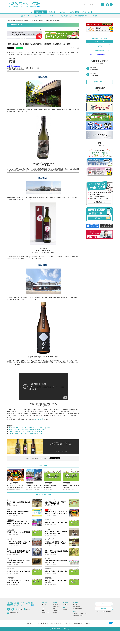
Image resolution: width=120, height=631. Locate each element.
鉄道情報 (55, 613)
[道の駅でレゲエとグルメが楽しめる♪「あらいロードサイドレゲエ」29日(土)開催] (74, 512)
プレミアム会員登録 (77, 608)
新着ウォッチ (45, 611)
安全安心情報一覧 (99, 82)
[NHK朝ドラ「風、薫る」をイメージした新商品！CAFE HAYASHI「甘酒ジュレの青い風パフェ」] (74, 542)
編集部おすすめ (20, 20)
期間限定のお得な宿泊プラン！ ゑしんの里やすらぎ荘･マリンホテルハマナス (18, 522)
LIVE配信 (75, 604)
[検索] (102, 4)
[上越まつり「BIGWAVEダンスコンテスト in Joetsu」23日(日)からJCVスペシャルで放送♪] (37, 542)
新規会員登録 (99, 50)
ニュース (44, 604)
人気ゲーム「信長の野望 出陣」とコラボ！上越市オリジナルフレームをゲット (18, 552)
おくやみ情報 (56, 604)
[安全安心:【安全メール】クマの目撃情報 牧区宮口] (74, 581)
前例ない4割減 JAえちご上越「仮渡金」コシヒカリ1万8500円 (56, 552)
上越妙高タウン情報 (11, 20)
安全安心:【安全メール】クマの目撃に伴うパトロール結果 (18, 581)
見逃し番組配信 (76, 606)
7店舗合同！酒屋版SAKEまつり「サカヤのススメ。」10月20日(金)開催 (29, 428)
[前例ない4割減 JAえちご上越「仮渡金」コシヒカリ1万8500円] (74, 552)
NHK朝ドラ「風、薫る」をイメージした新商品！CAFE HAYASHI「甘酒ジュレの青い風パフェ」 (56, 542)
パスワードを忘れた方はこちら (97, 54)
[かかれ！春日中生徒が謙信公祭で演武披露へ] (37, 503)
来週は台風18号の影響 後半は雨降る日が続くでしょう (56, 561)
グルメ (43, 608)
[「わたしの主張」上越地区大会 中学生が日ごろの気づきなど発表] (74, 532)
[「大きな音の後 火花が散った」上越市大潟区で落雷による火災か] (37, 561)
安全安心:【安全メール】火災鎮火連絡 (56, 522)
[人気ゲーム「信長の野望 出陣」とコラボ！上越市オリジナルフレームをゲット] (37, 552)
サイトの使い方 (38, 623)
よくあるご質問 (49, 623)
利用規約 (88, 623)
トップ (30, 12)
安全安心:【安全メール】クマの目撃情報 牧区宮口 (56, 581)
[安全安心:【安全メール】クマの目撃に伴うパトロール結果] (37, 581)
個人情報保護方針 (78, 623)
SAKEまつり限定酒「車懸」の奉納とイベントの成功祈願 (25, 431)
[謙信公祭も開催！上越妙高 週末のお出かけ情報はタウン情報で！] (37, 512)
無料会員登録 (74, 12)
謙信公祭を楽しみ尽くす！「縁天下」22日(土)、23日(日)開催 (56, 503)
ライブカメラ (62, 12)
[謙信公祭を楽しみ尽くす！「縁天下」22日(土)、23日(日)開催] (74, 503)
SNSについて (59, 623)
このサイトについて (26, 623)
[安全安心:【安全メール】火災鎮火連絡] (74, 522)
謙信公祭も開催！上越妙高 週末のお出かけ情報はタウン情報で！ (18, 513)
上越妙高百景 (56, 611)
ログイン (99, 46)
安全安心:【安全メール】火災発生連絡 (18, 532)
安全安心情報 (56, 606)
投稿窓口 (20, 609)
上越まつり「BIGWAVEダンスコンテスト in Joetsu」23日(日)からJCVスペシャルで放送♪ (18, 542)
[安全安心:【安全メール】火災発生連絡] (37, 532)
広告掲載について (14, 612)
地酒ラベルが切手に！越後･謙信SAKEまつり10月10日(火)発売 (27, 429)
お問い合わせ (29, 609)
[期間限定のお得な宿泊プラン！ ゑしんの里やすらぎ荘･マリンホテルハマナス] (37, 522)
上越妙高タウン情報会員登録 (80, 613)
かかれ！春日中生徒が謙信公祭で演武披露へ (18, 503)
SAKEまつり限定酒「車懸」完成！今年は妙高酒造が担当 (25, 433)
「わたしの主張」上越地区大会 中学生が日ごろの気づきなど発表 (56, 532)
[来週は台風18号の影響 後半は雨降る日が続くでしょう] (74, 561)
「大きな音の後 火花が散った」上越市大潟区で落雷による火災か (18, 561)
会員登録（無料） (39, 419)
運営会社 (68, 623)
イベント (44, 606)
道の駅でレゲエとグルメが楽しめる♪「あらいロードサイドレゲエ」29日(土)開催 (56, 513)
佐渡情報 (65, 609)
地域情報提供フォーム (78, 615)
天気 (54, 608)
